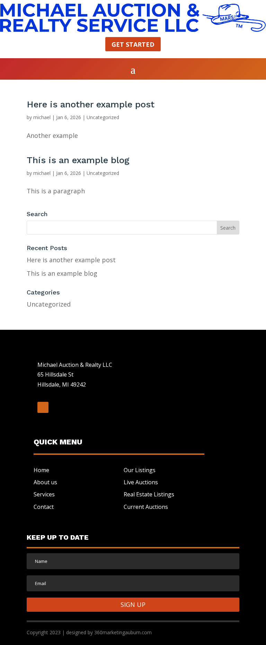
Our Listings (140, 470)
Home (41, 470)
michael (42, 117)
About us (45, 482)
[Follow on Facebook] (42, 407)
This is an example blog (78, 160)
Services (44, 494)
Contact (44, 507)
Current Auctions (146, 507)
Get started (133, 44)
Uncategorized (103, 117)
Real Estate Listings (149, 494)
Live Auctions (141, 482)
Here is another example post (90, 104)
